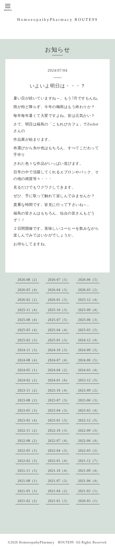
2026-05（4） (28, 290)
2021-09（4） (88, 471)
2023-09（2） (88, 390)
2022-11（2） (28, 430)
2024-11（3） (28, 350)
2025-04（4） (58, 330)
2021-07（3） (58, 481)
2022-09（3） (88, 430)
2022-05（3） (28, 451)
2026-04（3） (58, 290)
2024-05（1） (28, 370)
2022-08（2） (28, 441)
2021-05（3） (28, 491)
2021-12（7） (88, 461)
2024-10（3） (58, 350)
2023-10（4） (58, 390)
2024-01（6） (58, 380)
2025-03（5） (88, 330)
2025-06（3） (88, 320)
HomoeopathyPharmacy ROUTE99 (57, 19)
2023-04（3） (58, 410)
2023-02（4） (28, 420)
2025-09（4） (88, 310)
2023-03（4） (88, 410)
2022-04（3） (58, 451)
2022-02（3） (28, 461)
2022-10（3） (58, 430)
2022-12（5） (88, 420)
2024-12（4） (88, 340)
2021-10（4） (58, 471)
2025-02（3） (28, 340)
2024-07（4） (58, 360)
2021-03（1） (88, 491)
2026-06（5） (88, 280)
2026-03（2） (88, 290)
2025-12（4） (88, 300)
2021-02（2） (28, 501)
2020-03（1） (88, 501)
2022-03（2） (88, 451)
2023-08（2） (28, 400)
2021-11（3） (28, 471)
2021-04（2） (58, 491)
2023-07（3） (58, 400)
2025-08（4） (28, 320)
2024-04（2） (58, 370)
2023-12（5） (88, 380)
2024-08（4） (28, 360)
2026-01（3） (58, 300)
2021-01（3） (58, 501)
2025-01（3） (58, 340)
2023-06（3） (88, 400)
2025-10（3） (58, 310)
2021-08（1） (28, 481)
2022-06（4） (88, 441)
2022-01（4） (58, 461)
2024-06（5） (88, 360)
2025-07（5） (58, 320)
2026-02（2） (28, 300)
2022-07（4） (58, 441)
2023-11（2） (28, 390)
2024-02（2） (28, 380)
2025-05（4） (28, 330)
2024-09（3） (88, 350)
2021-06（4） (88, 481)
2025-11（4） (28, 310)
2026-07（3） (58, 280)
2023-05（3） (28, 410)
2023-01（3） (58, 420)
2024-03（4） (88, 370)
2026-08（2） (28, 280)
